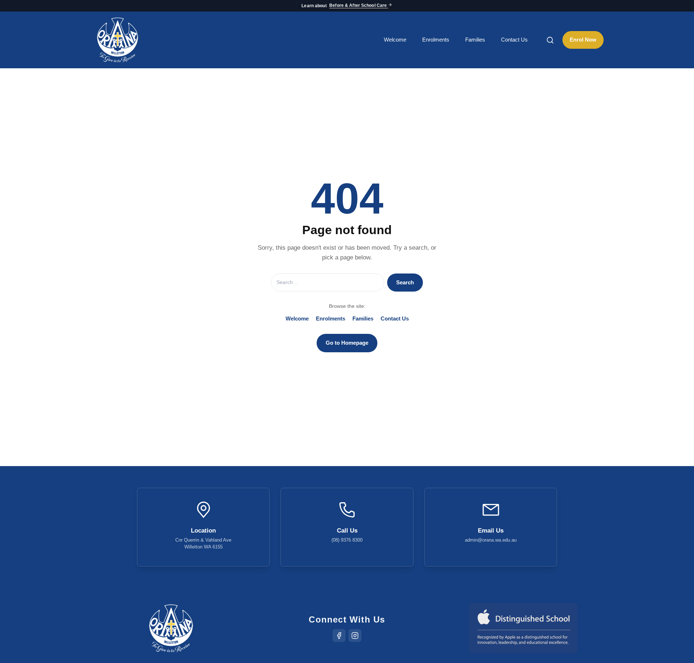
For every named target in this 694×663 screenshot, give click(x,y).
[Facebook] (339, 635)
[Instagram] (354, 635)
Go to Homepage (347, 343)
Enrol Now (583, 39)
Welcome (395, 39)
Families (475, 39)
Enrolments (435, 39)
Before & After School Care (358, 5)
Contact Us (514, 39)
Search (405, 282)
